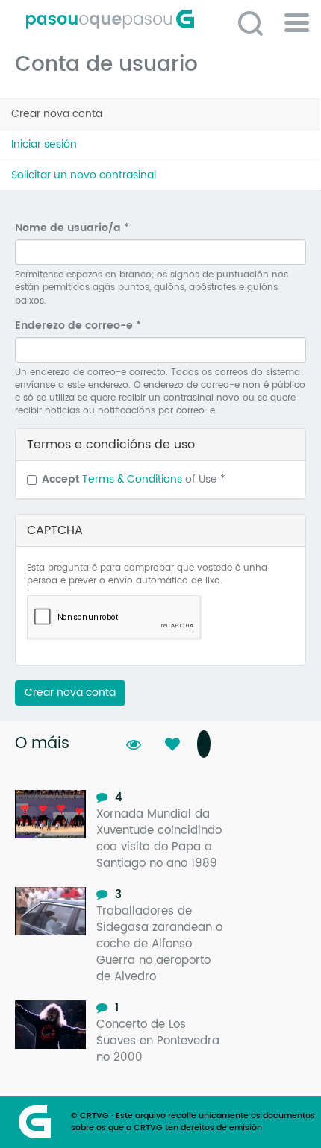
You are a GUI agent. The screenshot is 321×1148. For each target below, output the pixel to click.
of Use (133, 479)
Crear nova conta (77, 117)
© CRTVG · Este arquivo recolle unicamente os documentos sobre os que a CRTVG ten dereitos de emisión (193, 1122)
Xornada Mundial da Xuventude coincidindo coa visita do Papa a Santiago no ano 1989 (159, 839)
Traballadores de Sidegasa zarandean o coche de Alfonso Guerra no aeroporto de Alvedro (159, 944)
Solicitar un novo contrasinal (83, 175)
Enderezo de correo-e (78, 326)
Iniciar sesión (44, 144)
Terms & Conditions (132, 479)
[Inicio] (166, 19)
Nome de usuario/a (72, 228)
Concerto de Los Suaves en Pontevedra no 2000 (157, 1041)
